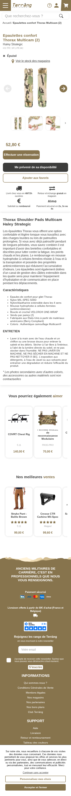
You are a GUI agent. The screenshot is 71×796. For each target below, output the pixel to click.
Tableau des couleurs (35, 742)
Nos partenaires (35, 702)
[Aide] (49, 5)
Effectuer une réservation (21, 154)
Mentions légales (35, 692)
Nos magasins (35, 697)
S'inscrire (35, 667)
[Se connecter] (56, 5)
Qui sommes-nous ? (35, 682)
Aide (35, 728)
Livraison (35, 733)
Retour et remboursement (35, 737)
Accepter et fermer (35, 787)
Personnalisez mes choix (35, 779)
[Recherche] (61, 15)
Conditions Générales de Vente (36, 687)
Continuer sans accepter (35, 772)
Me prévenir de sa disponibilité (36, 167)
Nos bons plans (35, 707)
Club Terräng (35, 712)
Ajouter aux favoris (35, 177)
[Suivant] (65, 123)
